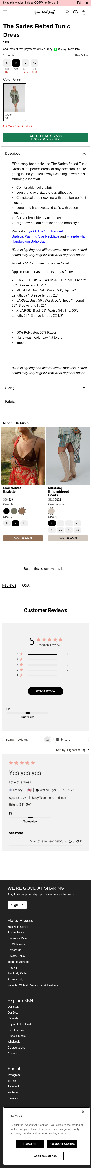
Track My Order (17, 973)
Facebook (14, 1086)
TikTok (12, 1080)
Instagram (14, 1075)
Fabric (10, 401)
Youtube (13, 1092)
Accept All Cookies (62, 1143)
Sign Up (17, 905)
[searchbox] (22, 739)
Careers (12, 1053)
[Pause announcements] (87, 3)
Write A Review (45, 691)
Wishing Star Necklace (42, 236)
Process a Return (18, 938)
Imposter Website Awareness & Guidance (33, 985)
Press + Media (17, 1036)
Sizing (10, 388)
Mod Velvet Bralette (12, 489)
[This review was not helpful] (77, 841)
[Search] (67, 12)
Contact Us (14, 950)
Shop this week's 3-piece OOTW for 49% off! (30, 2)
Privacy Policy (16, 956)
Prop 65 (12, 967)
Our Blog (13, 1012)
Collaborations (16, 1047)
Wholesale (14, 1041)
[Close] (83, 1111)
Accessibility (15, 979)
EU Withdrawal (17, 944)
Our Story (13, 1006)
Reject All (29, 1143)
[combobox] (72, 750)
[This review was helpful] (70, 841)
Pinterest (13, 1098)
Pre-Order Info (16, 1030)
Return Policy (16, 932)
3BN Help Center (18, 926)
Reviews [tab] (9, 585)
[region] (42, 654)
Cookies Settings (45, 1155)
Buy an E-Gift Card (19, 1024)
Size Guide (81, 55)
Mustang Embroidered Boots (58, 491)
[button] (4, 12)
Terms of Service (18, 961)
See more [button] (16, 833)
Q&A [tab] (26, 585)
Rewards (13, 1018)
